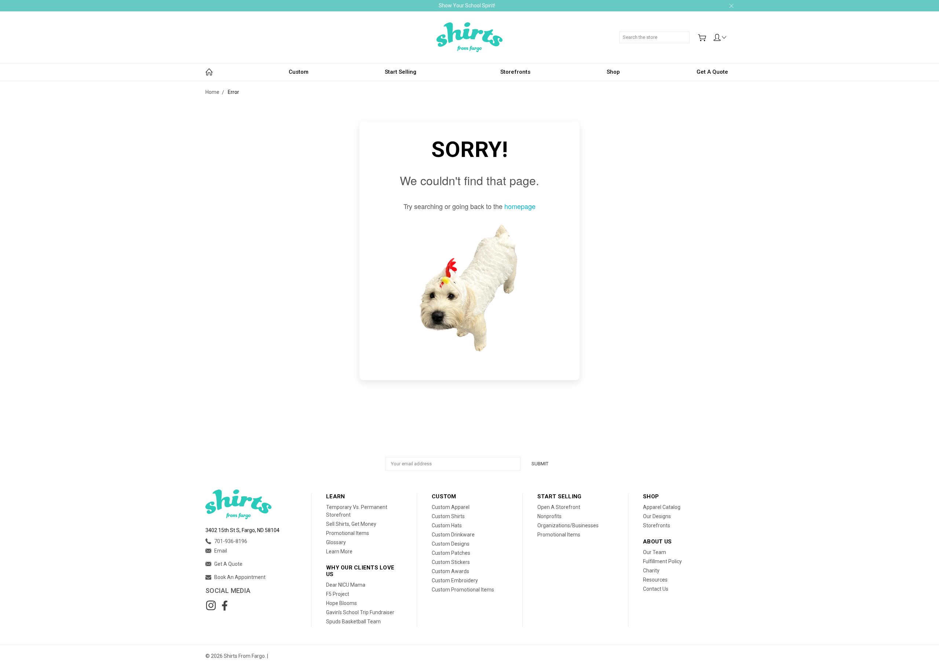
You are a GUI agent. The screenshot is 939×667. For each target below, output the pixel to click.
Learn (335, 496)
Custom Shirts (448, 516)
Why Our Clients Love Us (360, 571)
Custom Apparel (451, 507)
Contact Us (655, 589)
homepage (520, 206)
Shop (613, 72)
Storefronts (515, 72)
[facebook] (224, 605)
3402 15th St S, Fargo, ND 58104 (242, 530)
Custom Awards (450, 571)
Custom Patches (451, 553)
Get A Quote (712, 72)
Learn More (339, 551)
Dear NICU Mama (345, 585)
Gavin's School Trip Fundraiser (360, 612)
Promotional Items (347, 533)
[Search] (687, 33)
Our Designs (657, 516)
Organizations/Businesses (568, 525)
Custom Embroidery (455, 580)
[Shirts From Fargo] (469, 37)
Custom (298, 72)
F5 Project (337, 594)
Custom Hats (447, 525)
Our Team (654, 552)
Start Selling (400, 72)
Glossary (336, 542)
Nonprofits (549, 516)
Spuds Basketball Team (353, 621)
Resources (655, 580)
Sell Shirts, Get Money (351, 524)
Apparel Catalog (661, 507)
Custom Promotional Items (463, 590)
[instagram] (210, 605)
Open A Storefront (558, 507)
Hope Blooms (341, 603)
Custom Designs (451, 544)
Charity (651, 570)
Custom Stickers (451, 562)
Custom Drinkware (453, 535)
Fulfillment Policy (662, 561)
